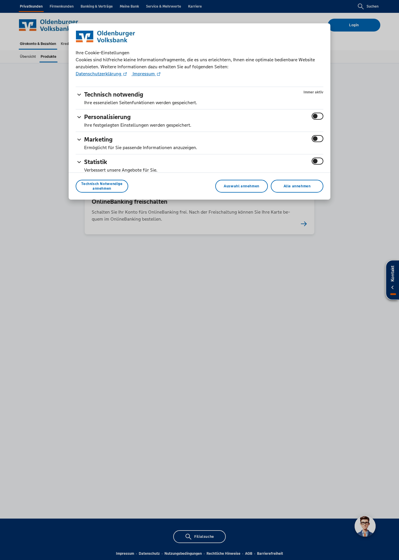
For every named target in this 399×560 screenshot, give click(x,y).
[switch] (317, 116)
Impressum (143, 73)
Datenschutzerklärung (99, 73)
